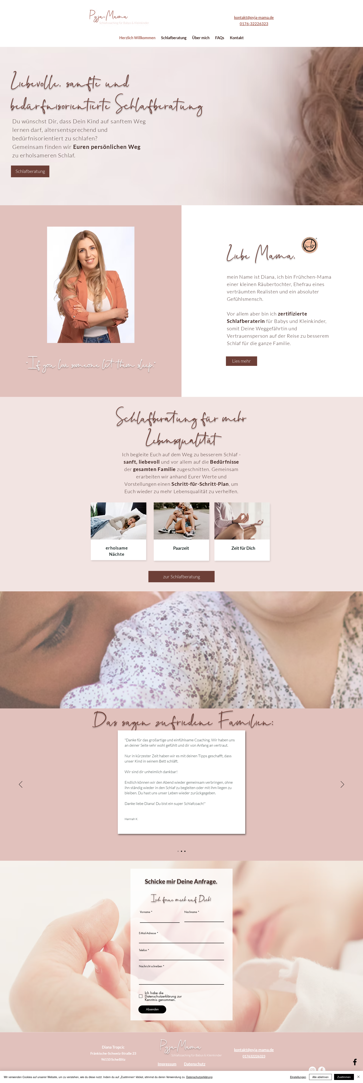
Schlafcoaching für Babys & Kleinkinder (196, 1055)
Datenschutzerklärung (199, 1077)
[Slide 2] (181, 851)
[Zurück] (20, 784)
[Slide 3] (184, 851)
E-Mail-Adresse (147, 933)
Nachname (190, 912)
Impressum (167, 1064)
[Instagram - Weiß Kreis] (312, 1070)
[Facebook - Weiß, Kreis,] (321, 1070)
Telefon (143, 950)
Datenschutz (194, 1064)
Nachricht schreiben (150, 966)
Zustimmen (344, 1077)
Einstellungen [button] (298, 1077)
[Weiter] (342, 784)
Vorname (145, 912)
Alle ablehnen (320, 1077)
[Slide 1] (178, 851)
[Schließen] (358, 1077)
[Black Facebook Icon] (355, 1062)
